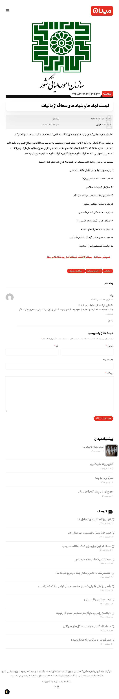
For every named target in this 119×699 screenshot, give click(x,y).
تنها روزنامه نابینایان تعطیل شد (94, 519)
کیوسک (107, 94)
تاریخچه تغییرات (50, 682)
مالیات (107, 271)
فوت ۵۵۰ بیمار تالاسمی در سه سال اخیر (89, 533)
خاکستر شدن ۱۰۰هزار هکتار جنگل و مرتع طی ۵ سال (83, 573)
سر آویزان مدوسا (104, 478)
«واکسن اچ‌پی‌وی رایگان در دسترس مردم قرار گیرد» (83, 613)
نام (56, 346)
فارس (98, 125)
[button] (7, 11)
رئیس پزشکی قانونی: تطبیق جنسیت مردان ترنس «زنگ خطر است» (74, 586)
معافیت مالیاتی (75, 271)
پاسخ (110, 320)
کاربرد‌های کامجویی (93, 447)
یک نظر (56, 119)
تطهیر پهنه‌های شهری (101, 464)
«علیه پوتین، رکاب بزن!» (97, 599)
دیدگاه (109, 374)
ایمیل (109, 346)
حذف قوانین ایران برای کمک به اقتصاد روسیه (86, 546)
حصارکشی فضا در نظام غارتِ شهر (93, 559)
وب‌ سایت (108, 360)
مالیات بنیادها (93, 271)
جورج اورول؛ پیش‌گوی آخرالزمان (95, 492)
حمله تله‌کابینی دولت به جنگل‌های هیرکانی (87, 626)
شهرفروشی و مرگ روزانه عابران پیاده (91, 640)
